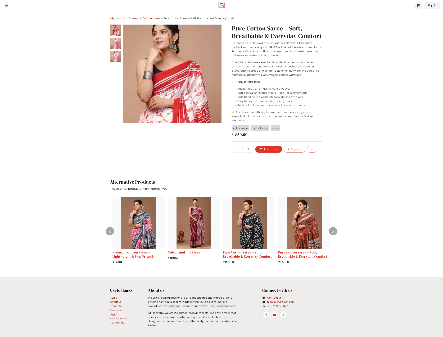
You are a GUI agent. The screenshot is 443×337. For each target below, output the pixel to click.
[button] (128, 74)
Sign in (431, 5)
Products (116, 306)
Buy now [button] (295, 149)
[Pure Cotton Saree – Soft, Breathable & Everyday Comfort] (249, 223)
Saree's (134, 18)
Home (113, 297)
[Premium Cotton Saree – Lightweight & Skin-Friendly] (138, 223)
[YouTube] (274, 314)
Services (115, 310)
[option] (221, 231)
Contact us (117, 322)
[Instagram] (283, 314)
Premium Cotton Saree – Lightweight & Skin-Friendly (133, 254)
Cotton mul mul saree (184, 252)
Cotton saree (151, 18)
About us (115, 302)
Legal (113, 314)
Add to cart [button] (270, 149)
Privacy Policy (118, 318)
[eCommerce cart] (418, 5)
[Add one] (250, 149)
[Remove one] (236, 149)
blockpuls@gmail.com (281, 302)
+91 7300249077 (277, 306)
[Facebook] (266, 314)
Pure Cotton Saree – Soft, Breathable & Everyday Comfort (247, 254)
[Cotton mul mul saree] (194, 223)
